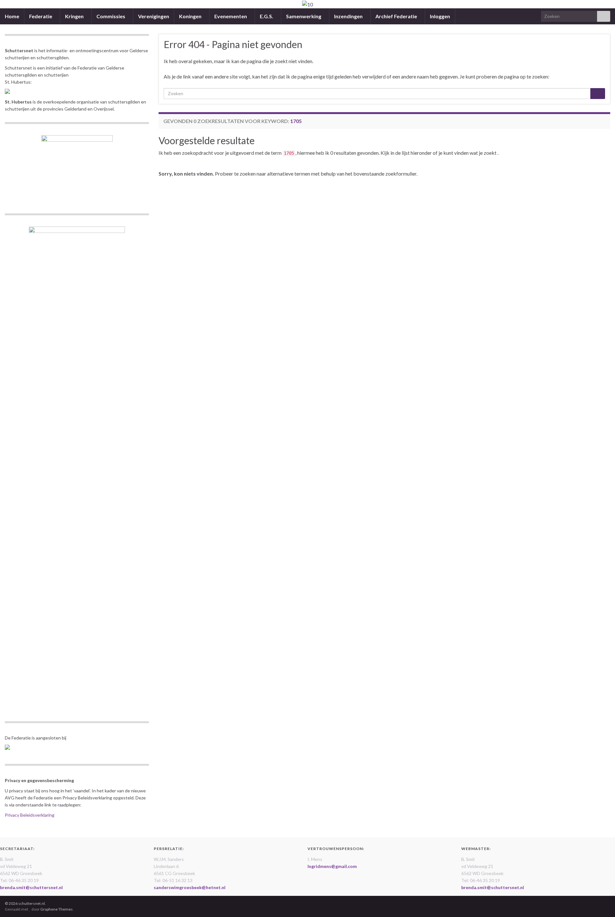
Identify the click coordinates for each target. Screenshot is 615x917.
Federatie (41, 16)
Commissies (111, 16)
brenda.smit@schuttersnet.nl (31, 887)
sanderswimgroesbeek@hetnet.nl (190, 887)
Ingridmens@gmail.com (332, 866)
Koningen (190, 16)
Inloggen (440, 16)
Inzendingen (349, 16)
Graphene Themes (56, 909)
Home (12, 16)
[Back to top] (601, 903)
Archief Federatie (396, 16)
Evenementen (231, 16)
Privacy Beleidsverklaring (29, 815)
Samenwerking (304, 16)
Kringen (75, 16)
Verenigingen (153, 16)
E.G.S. (267, 16)
